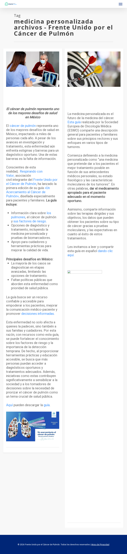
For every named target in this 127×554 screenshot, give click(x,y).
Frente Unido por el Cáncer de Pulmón (32, 181)
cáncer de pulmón (22, 125)
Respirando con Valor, (24, 173)
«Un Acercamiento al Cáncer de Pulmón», (28, 192)
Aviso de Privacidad (100, 544)
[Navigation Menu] (120, 4)
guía (47, 405)
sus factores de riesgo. (30, 221)
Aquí (10, 405)
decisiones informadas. (38, 313)
